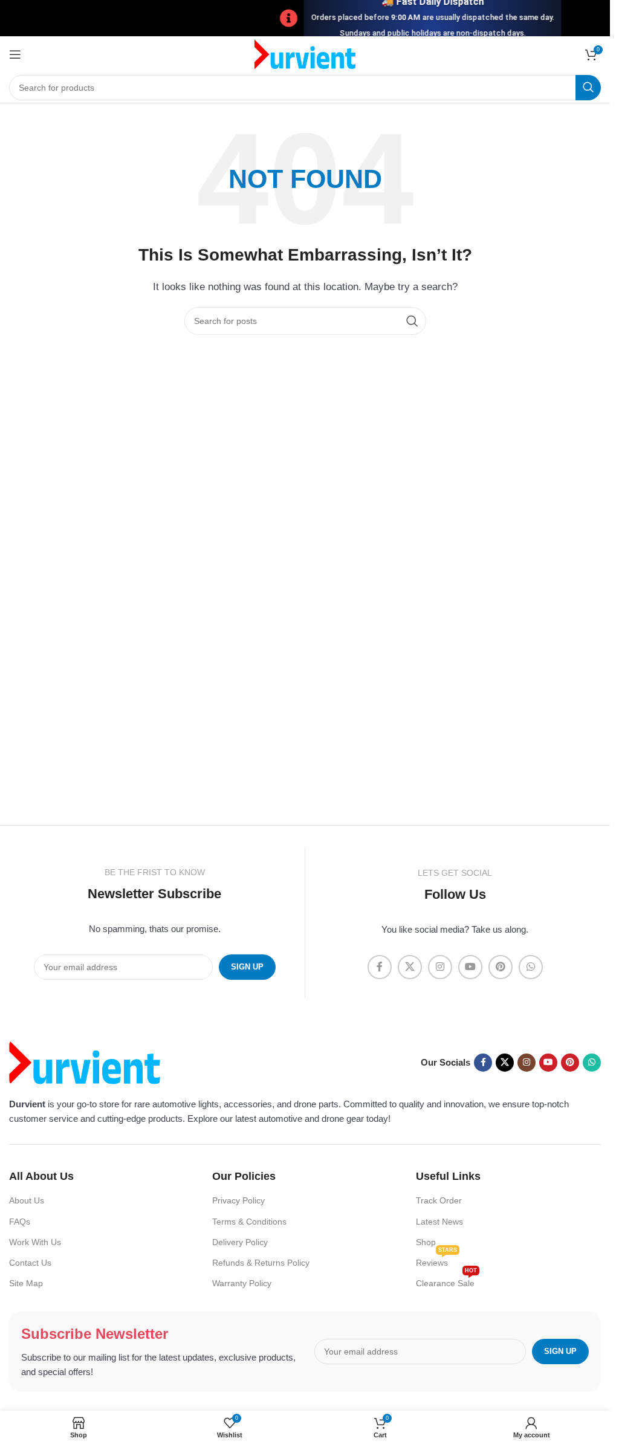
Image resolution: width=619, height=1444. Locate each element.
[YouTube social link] (470, 967)
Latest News (439, 1221)
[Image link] (84, 1062)
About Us (26, 1200)
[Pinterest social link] (500, 967)
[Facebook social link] (380, 967)
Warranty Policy (241, 1283)
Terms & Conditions (249, 1221)
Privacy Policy (238, 1200)
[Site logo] (305, 53)
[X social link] (410, 967)
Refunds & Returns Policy (261, 1263)
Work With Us (35, 1242)
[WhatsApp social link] (531, 967)
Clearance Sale (446, 1280)
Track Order (439, 1200)
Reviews (436, 1260)
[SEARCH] (588, 87)
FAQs (19, 1221)
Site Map (26, 1283)
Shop (426, 1242)
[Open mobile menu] (15, 54)
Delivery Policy (240, 1242)
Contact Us (30, 1263)
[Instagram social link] (440, 967)
